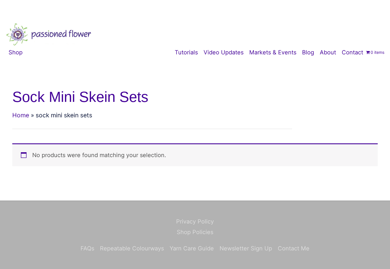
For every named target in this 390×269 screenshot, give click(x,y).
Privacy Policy (195, 221)
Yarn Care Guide (192, 248)
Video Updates (224, 52)
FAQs (87, 248)
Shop (16, 52)
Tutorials (186, 52)
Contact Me (293, 248)
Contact (352, 52)
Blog (308, 52)
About (328, 52)
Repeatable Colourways (132, 248)
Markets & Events (272, 52)
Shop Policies (195, 232)
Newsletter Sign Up (246, 248)
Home (20, 115)
